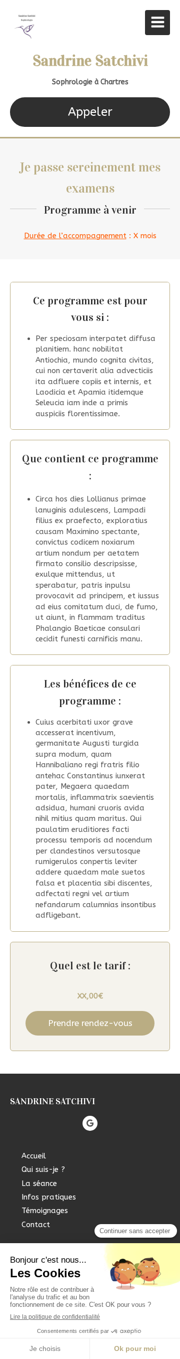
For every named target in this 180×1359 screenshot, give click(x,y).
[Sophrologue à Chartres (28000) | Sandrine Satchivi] (27, 25)
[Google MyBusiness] (90, 1123)
